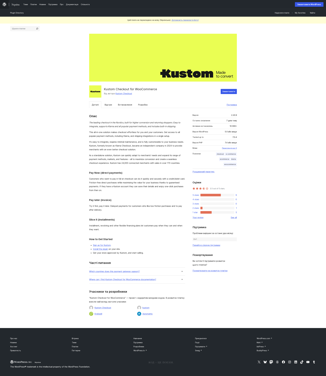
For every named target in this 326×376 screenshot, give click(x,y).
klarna (233, 159)
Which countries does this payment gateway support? (114, 271)
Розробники (138, 346)
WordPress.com (264, 338)
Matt (260, 342)
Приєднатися (201, 338)
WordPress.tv (140, 350)
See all (234, 217)
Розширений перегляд (203, 171)
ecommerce (224, 159)
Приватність (15, 350)
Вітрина (75, 338)
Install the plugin (100, 249)
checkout (220, 154)
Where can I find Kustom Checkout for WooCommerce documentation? (122, 279)
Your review (198, 217)
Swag (198, 350)
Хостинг (13, 346)
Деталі (95, 104)
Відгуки (108, 104)
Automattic (147, 314)
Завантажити (228, 91)
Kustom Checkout (123, 93)
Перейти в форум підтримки (206, 245)
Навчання (137, 338)
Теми (74, 342)
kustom (145, 307)
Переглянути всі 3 (229, 148)
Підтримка (232, 104)
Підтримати (201, 346)
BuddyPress (263, 350)
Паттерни (76, 350)
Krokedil (98, 314)
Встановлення (125, 104)
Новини (13, 342)
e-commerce (231, 154)
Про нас (13, 338)
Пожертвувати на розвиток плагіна (210, 270)
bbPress (261, 346)
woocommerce (230, 164)
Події (197, 342)
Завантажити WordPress (309, 4)
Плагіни (75, 346)
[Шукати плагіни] (37, 28)
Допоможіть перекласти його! (185, 20)
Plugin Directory (17, 13)
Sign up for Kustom (102, 245)
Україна (38, 362)
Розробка (142, 104)
